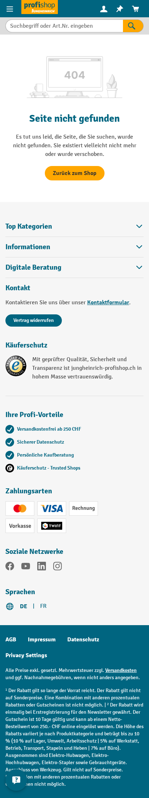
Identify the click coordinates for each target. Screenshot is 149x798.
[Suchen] (133, 25)
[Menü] (10, 8)
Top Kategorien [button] (28, 226)
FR (43, 606)
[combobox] (64, 25)
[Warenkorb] (136, 9)
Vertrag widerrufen (33, 320)
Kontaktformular (108, 302)
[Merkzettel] (120, 9)
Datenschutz (83, 639)
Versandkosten (121, 670)
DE (23, 606)
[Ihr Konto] (104, 8)
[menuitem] (104, 9)
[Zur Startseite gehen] (39, 7)
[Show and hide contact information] (16, 780)
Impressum (42, 639)
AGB (10, 639)
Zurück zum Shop (75, 173)
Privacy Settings (26, 655)
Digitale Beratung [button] (33, 267)
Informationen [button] (27, 246)
